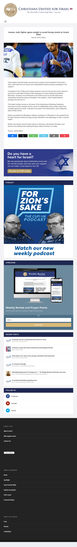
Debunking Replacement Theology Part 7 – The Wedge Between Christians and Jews (39, 372)
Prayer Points (23, 341)
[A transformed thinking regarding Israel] (8, 381)
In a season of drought (19, 364)
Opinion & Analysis (10, 490)
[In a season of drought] (8, 365)
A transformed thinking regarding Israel (24, 380)
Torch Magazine (43, 374)
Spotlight (7, 480)
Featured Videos (9, 500)
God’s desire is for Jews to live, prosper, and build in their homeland (33, 356)
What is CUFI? (8, 431)
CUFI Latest (7, 495)
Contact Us (7, 441)
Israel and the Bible (10, 485)
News (44, 38)
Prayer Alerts (23, 366)
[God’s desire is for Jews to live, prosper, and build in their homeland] (8, 357)
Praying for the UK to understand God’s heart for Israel (29, 339)
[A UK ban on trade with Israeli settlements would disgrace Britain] (8, 349)
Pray (5, 521)
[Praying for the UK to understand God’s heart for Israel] (8, 340)
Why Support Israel (10, 436)
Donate (6, 526)
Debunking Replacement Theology (29, 374)
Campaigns (7, 531)
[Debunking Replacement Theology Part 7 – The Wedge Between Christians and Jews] (8, 373)
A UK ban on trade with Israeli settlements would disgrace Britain (32, 348)
